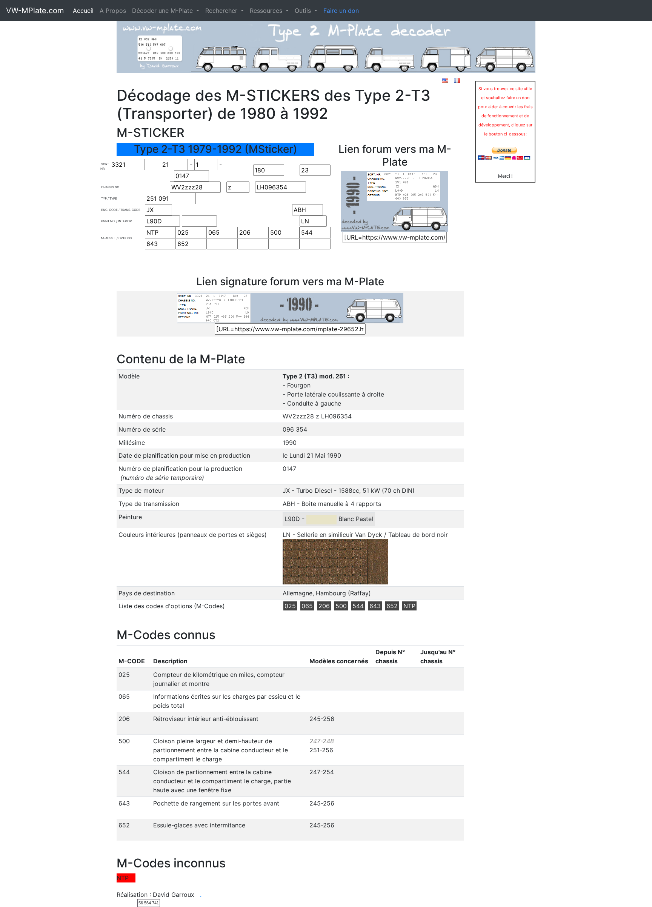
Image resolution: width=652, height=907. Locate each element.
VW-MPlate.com (35, 10)
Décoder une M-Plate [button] (163, 10)
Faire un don (341, 10)
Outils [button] (304, 10)
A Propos (113, 10)
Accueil (83, 10)
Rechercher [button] (222, 10)
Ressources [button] (267, 10)
